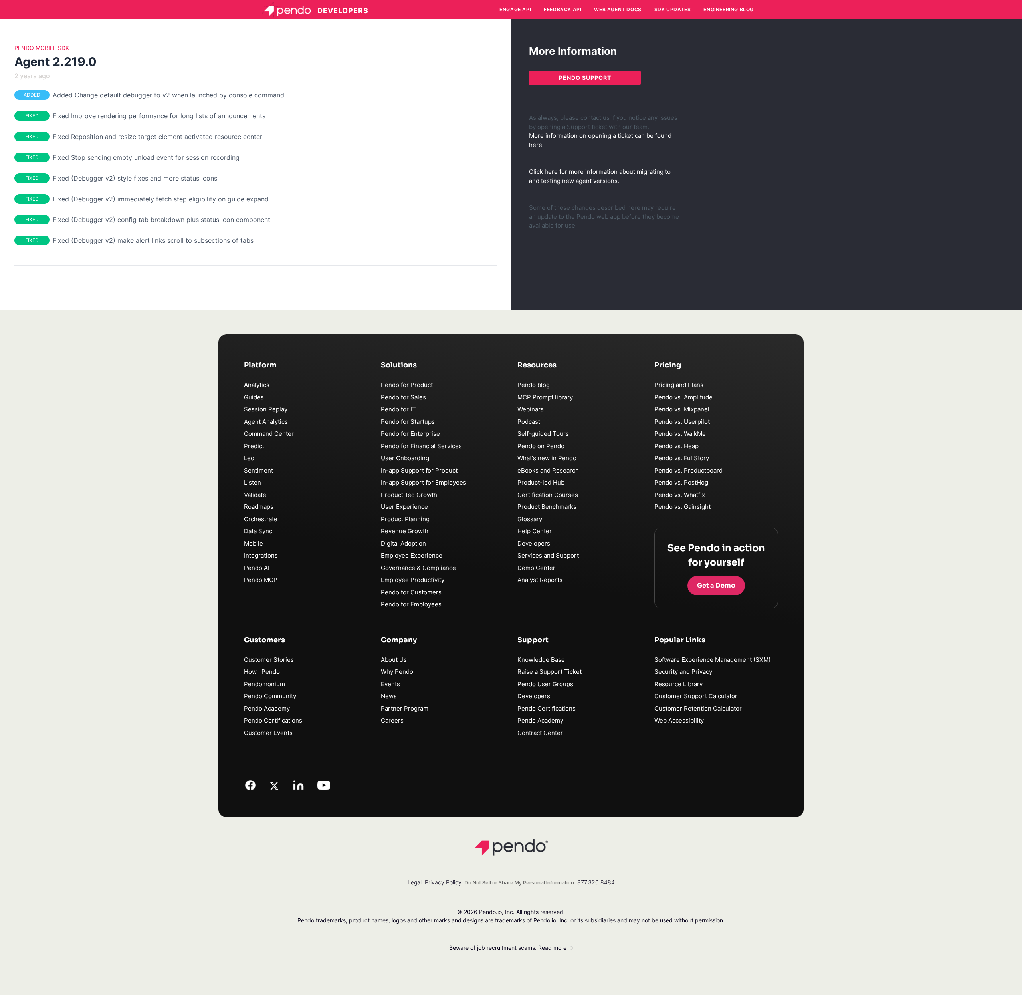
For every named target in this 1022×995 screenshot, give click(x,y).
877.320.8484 (596, 882)
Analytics (256, 385)
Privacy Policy (443, 882)
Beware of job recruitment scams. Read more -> (511, 947)
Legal (415, 882)
